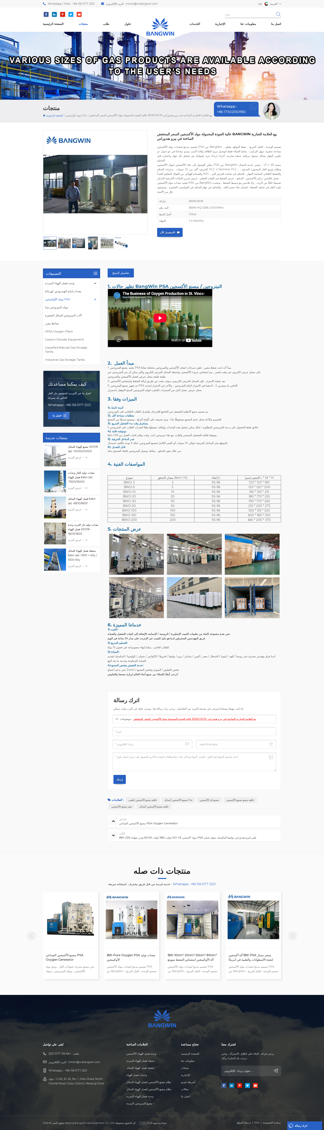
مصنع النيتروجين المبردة (139, 1103)
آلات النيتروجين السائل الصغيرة (63, 315)
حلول (127, 24)
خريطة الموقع (244, 1122)
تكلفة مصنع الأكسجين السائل (154, 806)
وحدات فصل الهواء (136, 1075)
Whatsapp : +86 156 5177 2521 (69, 405)
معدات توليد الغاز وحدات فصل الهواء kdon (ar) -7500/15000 (81, 477)
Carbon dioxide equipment (64, 339)
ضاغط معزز (52, 323)
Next (292, 935)
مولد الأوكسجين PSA (57, 299)
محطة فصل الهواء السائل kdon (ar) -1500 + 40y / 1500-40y (82, 555)
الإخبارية (220, 24)
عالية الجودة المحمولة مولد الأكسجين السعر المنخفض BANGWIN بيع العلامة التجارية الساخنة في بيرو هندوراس (194, 719)
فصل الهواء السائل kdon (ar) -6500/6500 (82, 501)
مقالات (185, 1089)
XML (257, 1122)
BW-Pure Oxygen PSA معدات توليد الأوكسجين (70, 957)
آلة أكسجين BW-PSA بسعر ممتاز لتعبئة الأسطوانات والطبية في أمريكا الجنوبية (190, 957)
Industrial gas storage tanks (65, 359)
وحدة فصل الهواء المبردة (59, 283)
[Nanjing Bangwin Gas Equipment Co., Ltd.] (160, 27)
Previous (31, 935)
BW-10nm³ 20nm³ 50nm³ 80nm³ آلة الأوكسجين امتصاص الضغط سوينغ (131, 957)
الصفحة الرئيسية (53, 24)
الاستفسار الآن (167, 232)
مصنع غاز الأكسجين (209, 799)
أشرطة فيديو (188, 1082)
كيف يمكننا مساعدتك (67, 384)
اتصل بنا (276, 24)
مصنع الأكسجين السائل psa (178, 799)
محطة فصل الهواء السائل (140, 1068)
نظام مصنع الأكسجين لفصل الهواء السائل (148, 1082)
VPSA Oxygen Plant (59, 331)
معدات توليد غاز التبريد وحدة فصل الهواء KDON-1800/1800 (83, 529)
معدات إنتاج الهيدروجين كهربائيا (63, 291)
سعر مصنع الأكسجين (121, 806)
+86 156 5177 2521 (83, 3)
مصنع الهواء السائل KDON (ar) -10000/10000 (83, 449)
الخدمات (195, 24)
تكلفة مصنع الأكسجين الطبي (142, 799)
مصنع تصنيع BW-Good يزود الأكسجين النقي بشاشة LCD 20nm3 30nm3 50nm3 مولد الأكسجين (253, 957)
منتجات (83, 24)
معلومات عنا (248, 24)
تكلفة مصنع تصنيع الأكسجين (240, 799)
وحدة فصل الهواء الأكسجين (141, 1053)
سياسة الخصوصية (272, 1122)
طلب (106, 24)
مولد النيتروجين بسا (56, 307)
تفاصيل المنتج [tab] (120, 273)
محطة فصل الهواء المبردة (140, 1060)
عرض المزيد (74, 457)
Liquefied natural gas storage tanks (66, 349)
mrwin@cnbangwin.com (142, 3)
